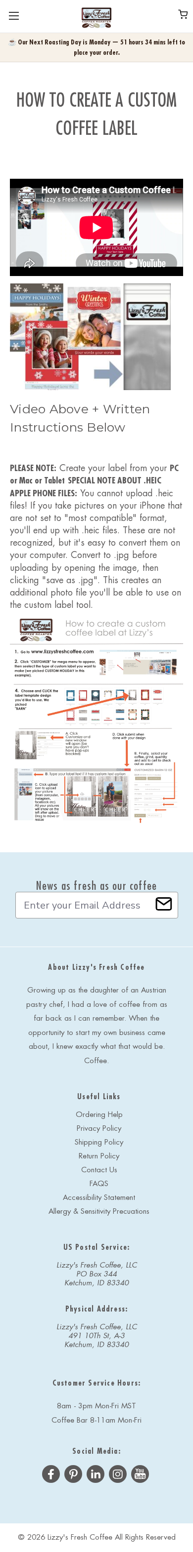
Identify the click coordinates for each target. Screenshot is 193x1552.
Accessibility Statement (99, 1197)
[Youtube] (140, 1475)
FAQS (99, 1184)
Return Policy (99, 1156)
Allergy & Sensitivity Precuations (98, 1211)
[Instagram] (118, 1475)
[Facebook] (51, 1475)
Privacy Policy (99, 1128)
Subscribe (163, 904)
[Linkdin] (95, 1475)
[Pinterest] (73, 1475)
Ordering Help (99, 1114)
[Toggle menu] (13, 16)
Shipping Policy (99, 1142)
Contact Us (99, 1170)
